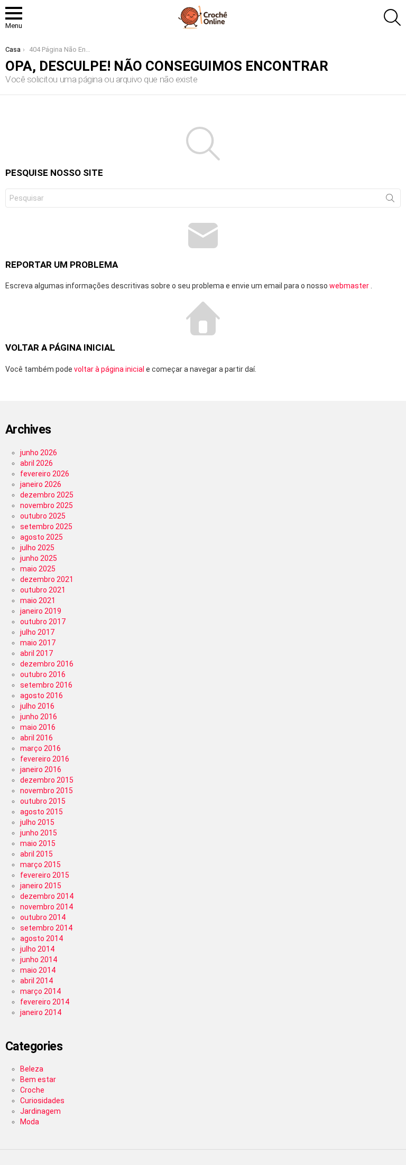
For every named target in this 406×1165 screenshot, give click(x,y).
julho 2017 (37, 632)
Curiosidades (42, 1100)
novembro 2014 (46, 907)
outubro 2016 (43, 674)
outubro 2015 (43, 801)
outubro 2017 (43, 621)
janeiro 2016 (40, 769)
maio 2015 (38, 843)
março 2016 (40, 748)
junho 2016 (38, 716)
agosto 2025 (41, 537)
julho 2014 (37, 949)
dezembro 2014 (46, 896)
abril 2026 (36, 463)
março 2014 (40, 991)
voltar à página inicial (110, 369)
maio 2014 (38, 970)
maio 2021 (38, 600)
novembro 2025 (46, 505)
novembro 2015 (46, 790)
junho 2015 (38, 833)
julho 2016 (37, 706)
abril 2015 (36, 854)
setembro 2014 (46, 928)
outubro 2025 (43, 516)
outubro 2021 (43, 590)
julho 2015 (37, 822)
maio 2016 (38, 727)
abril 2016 (36, 738)
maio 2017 (38, 642)
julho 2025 (37, 547)
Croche (32, 1090)
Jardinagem (40, 1111)
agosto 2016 (41, 695)
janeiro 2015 (40, 885)
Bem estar (38, 1079)
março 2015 (40, 864)
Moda (29, 1121)
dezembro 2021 (46, 579)
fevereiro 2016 (44, 759)
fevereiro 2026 (44, 473)
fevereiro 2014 (44, 1002)
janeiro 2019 (40, 611)
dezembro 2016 (46, 664)
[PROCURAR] (392, 17)
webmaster (350, 285)
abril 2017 (36, 653)
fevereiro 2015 (44, 875)
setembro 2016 (46, 685)
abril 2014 (36, 980)
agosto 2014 (41, 938)
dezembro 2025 (46, 495)
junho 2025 (38, 558)
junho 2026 (38, 452)
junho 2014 (38, 959)
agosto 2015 (41, 811)
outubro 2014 (43, 917)
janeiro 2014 (40, 1012)
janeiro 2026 (40, 484)
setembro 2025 (46, 526)
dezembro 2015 (46, 780)
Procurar (390, 200)
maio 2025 (38, 569)
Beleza (31, 1069)
